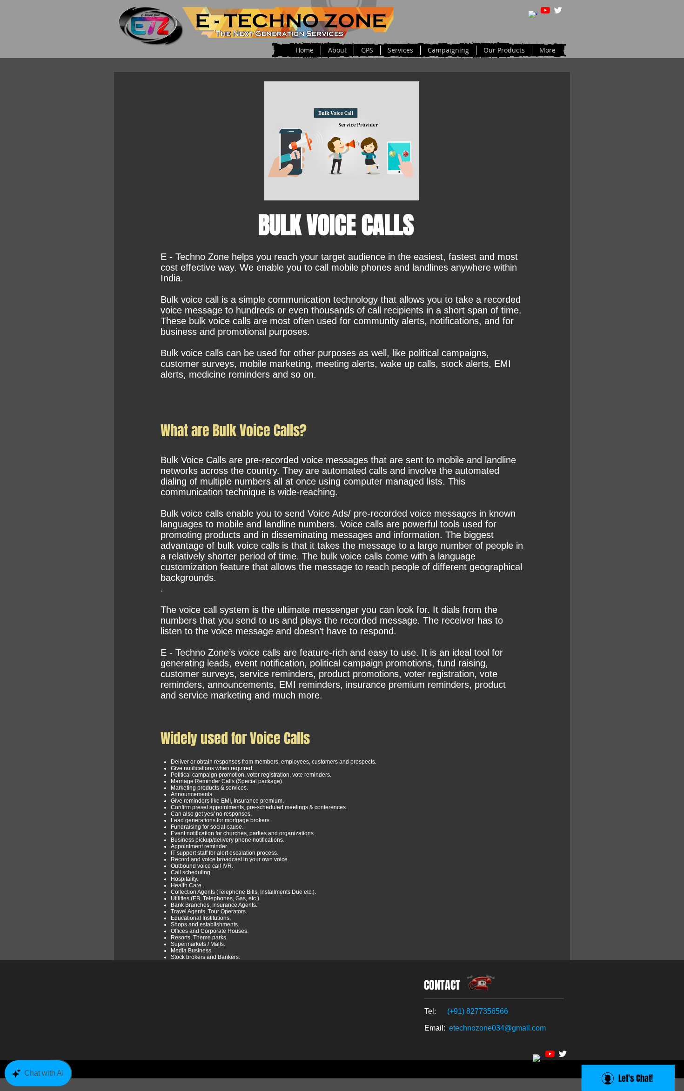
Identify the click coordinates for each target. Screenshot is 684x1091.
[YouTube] (545, 10)
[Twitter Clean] (558, 10)
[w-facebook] (532, 15)
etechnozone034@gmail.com (497, 1028)
